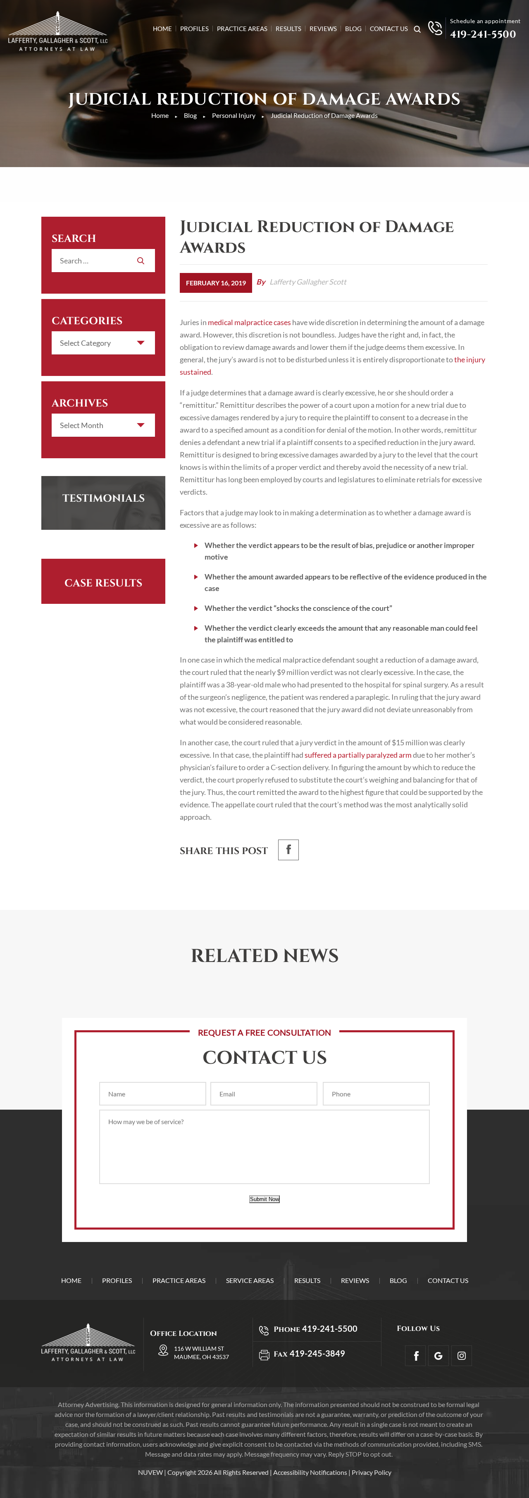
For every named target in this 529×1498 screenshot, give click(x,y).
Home (162, 29)
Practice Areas (242, 29)
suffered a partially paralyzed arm (358, 754)
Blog (353, 29)
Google (438, 1355)
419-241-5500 (483, 34)
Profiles (194, 29)
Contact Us (389, 29)
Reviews (323, 29)
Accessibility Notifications (310, 1472)
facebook (288, 850)
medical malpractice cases (249, 322)
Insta (461, 1355)
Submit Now (264, 1199)
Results (288, 29)
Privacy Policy (371, 1472)
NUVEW (150, 1472)
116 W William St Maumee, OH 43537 (201, 1352)
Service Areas (250, 1280)
